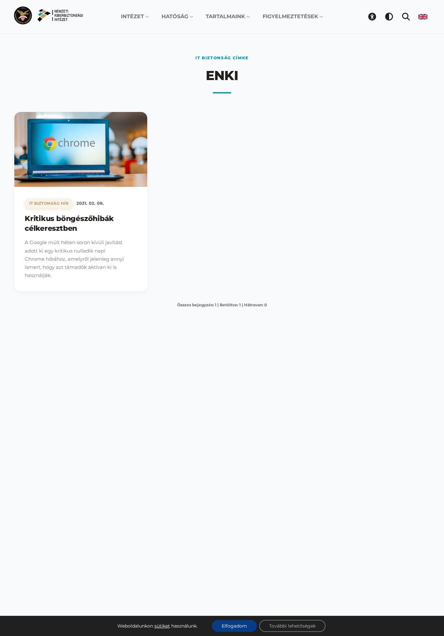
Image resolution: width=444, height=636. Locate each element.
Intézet (132, 16)
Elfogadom (234, 626)
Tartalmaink (225, 16)
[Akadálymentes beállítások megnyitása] (372, 16)
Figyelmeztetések (290, 16)
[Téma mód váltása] (389, 16)
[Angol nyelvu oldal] (423, 16)
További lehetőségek (292, 626)
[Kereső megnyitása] (406, 16)
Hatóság (175, 16)
